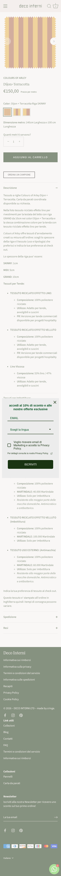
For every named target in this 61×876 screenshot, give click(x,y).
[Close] (55, 402)
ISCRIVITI (30, 464)
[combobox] (30, 429)
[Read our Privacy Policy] (51, 454)
